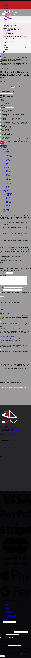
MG (7, 178)
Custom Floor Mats (8, 149)
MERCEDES (9, 177)
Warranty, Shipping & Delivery (9, 447)
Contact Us (5, 463)
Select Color (3, 105)
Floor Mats (8, 607)
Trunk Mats (6, 206)
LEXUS (7, 174)
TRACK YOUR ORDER (8, 18)
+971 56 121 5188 (14, 430)
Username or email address (7, 632)
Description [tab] (6, 209)
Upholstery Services (11, 615)
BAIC (7, 152)
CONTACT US (6, 5)
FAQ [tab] (4, 211)
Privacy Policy (6, 452)
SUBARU (8, 186)
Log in (11, 637)
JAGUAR (8, 168)
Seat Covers (6, 191)
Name (2, 287)
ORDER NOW (3, 145)
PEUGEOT (8, 182)
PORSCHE (8, 183)
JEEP (7, 170)
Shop (4, 17)
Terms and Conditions (8, 450)
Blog (4, 52)
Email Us (5, 461)
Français (8, 8)
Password (3, 634)
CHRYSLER (8, 159)
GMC (7, 163)
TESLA (7, 187)
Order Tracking (6, 469)
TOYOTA (8, 189)
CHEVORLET (9, 158)
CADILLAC (8, 155)
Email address (3, 645)
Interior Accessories (11, 618)
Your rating (3, 272)
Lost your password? (5, 640)
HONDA (8, 164)
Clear (2, 142)
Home (1, 67)
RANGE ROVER (10, 185)
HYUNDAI (8, 166)
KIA (7, 172)
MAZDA (8, 175)
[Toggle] (0, 312)
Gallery (5, 51)
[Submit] (3, 28)
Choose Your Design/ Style (7, 91)
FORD (5, 67)
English (4, 7)
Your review (3, 275)
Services (5, 19)
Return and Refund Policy (8, 444)
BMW (7, 153)
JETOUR (8, 171)
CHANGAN (9, 156)
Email (1, 290)
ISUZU (7, 167)
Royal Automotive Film (11, 616)
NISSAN (8, 181)
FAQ (4, 466)
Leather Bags (6, 190)
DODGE (8, 160)
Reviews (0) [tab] (6, 210)
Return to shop (9, 41)
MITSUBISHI (9, 179)
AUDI (7, 151)
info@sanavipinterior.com (9, 434)
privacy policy (23, 653)
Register (2, 656)
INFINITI (8, 198)
